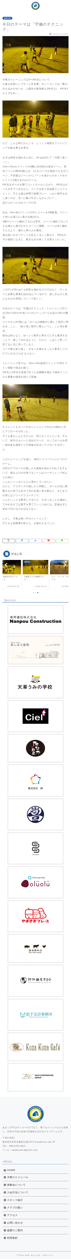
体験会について (16, 1184)
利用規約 (12, 1237)
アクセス (12, 1215)
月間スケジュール (17, 1177)
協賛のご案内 (15, 1230)
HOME (11, 1170)
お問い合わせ (15, 1222)
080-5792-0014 (17, 1146)
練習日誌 (7, 18)
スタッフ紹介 (15, 1200)
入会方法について (17, 1192)
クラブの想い (15, 1207)
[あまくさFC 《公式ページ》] (35, 7)
